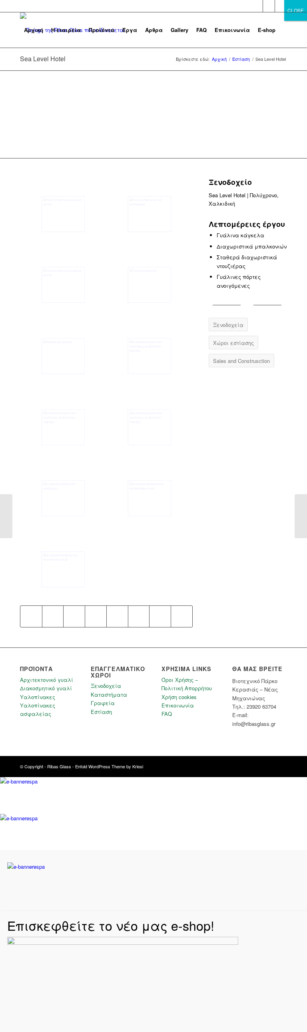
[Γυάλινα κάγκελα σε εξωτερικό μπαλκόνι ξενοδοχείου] (149, 285)
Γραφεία (103, 703)
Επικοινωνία (177, 705)
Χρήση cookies (179, 697)
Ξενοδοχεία (106, 685)
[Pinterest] (281, 6)
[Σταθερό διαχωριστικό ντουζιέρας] (63, 498)
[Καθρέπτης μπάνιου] (63, 356)
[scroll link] (2, 75)
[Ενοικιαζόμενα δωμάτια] (301, 516)
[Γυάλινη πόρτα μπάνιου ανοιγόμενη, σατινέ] (63, 214)
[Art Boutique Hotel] (6, 516)
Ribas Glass (59, 766)
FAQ (166, 713)
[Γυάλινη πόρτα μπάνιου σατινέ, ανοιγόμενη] (149, 214)
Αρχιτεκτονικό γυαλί (46, 679)
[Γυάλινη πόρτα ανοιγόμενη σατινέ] (63, 285)
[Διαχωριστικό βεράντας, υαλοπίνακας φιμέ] (149, 498)
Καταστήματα (109, 694)
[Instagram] (269, 6)
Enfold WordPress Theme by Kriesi (109, 766)
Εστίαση (101, 711)
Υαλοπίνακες (37, 697)
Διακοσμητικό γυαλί (46, 688)
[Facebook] (257, 6)
